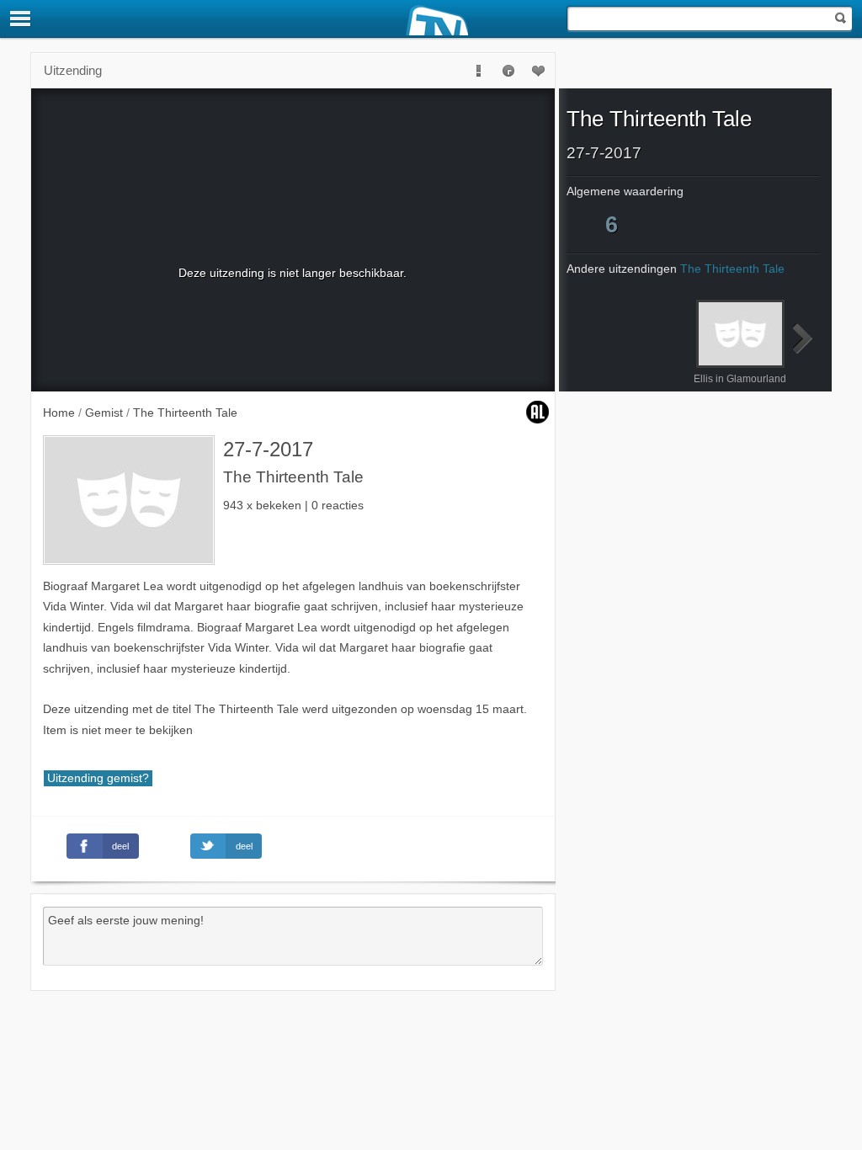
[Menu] (21, 18)
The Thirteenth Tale (659, 118)
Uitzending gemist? (98, 778)
